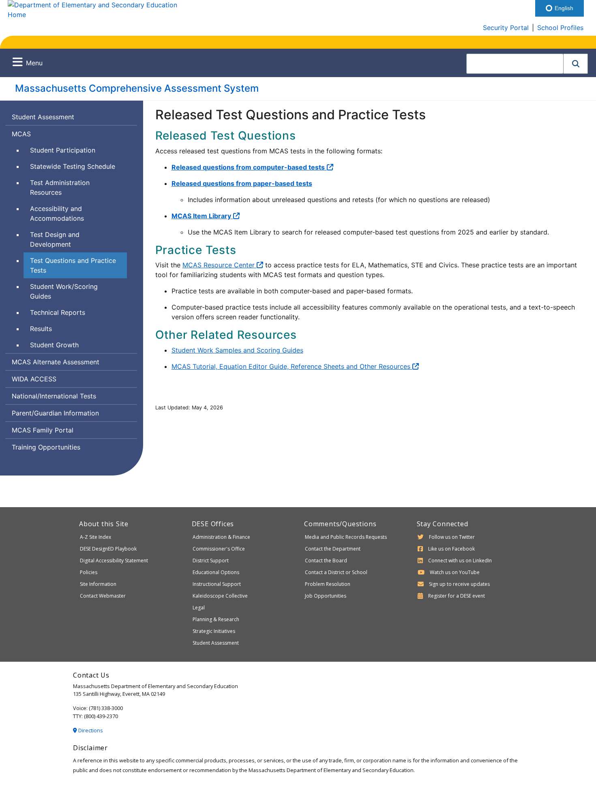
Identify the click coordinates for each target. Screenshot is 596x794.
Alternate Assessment (55, 363)
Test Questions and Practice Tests (73, 265)
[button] (576, 64)
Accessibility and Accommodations (57, 213)
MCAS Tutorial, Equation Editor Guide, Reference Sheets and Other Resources (292, 366)
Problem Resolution (327, 584)
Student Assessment (43, 117)
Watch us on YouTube (455, 572)
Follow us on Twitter (452, 537)
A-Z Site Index (95, 537)
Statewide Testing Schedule (72, 166)
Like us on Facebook (451, 548)
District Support (211, 560)
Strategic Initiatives (214, 631)
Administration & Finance (221, 537)
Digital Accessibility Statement (114, 560)
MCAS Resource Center (219, 265)
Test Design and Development (54, 239)
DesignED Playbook (108, 548)
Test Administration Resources (60, 187)
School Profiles (560, 28)
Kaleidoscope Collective (220, 595)
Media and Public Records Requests (346, 537)
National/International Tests (54, 396)
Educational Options (216, 572)
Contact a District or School (336, 572)
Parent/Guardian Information (55, 413)
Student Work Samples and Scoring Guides (237, 350)
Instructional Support (217, 584)
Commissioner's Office (219, 548)
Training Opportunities (46, 447)
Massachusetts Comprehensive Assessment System (137, 88)
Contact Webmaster (103, 595)
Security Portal (506, 28)
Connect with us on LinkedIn (460, 560)
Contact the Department (332, 548)
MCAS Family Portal (42, 430)
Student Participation (62, 150)
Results (41, 329)
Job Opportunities (325, 595)
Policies (88, 572)
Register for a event (456, 595)
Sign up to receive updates (459, 584)
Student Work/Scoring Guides (64, 291)
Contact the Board (326, 560)
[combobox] (515, 63)
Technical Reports (57, 312)
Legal (199, 607)
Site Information (98, 584)
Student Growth (54, 345)
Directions (90, 730)
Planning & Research (216, 619)
